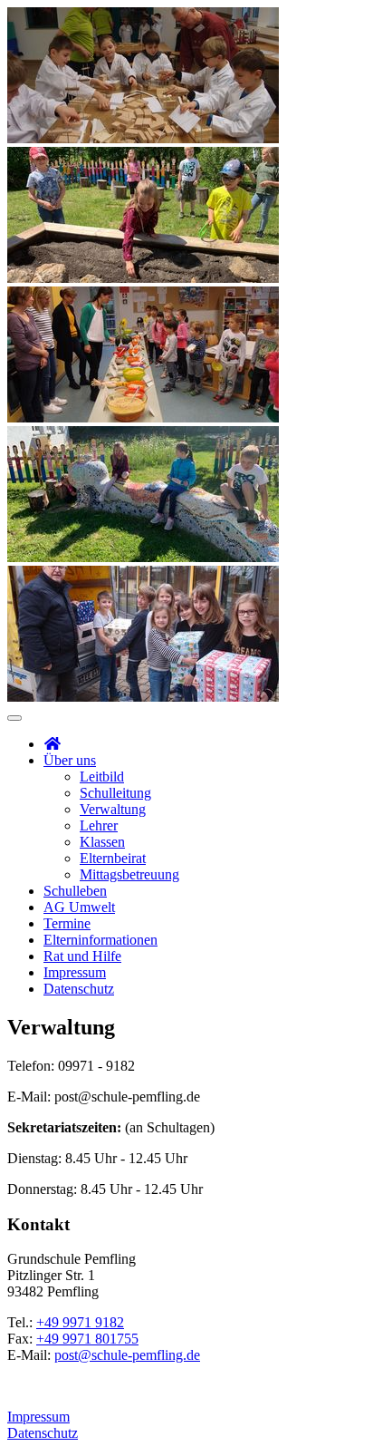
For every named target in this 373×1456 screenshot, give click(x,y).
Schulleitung (115, 793)
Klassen (102, 841)
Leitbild (102, 776)
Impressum (74, 972)
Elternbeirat (113, 858)
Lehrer (99, 825)
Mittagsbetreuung (129, 874)
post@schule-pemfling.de (127, 1355)
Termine (67, 923)
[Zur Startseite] (52, 744)
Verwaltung (113, 809)
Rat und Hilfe (82, 956)
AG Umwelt (79, 907)
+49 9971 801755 (87, 1338)
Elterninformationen (100, 939)
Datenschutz (78, 988)
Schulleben (75, 890)
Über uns (69, 760)
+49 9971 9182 (80, 1322)
